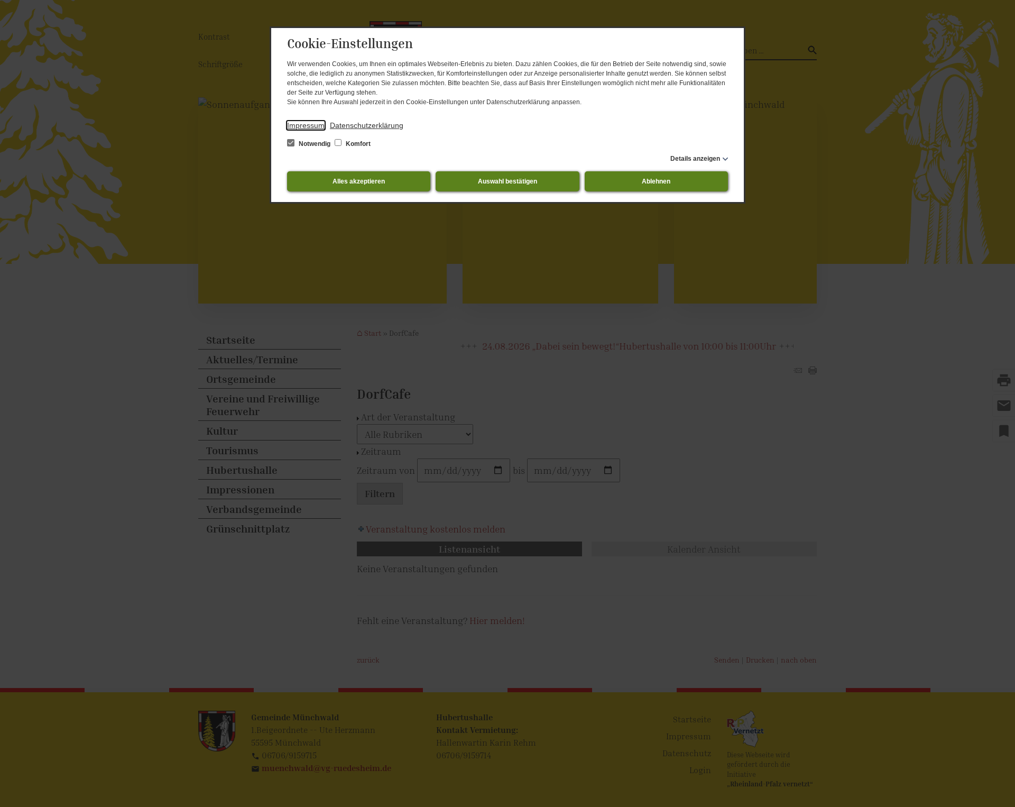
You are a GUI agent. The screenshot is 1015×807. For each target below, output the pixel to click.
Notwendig (314, 144)
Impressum (306, 125)
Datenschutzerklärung (366, 125)
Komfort (357, 144)
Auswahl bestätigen (507, 181)
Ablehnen (656, 181)
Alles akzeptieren (359, 181)
